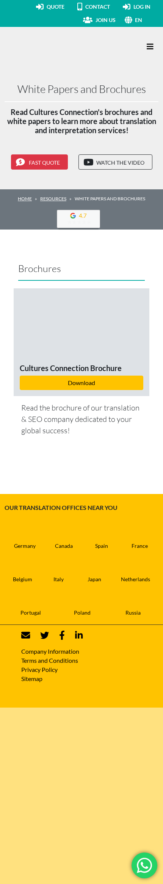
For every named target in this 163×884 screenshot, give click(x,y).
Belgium (22, 579)
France (140, 546)
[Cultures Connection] (46, 46)
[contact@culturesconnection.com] (25, 635)
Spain (101, 546)
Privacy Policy (39, 669)
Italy (58, 579)
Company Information (50, 651)
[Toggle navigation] (150, 46)
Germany (25, 546)
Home (25, 198)
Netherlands (135, 579)
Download (81, 382)
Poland (82, 612)
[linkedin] (74, 635)
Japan (94, 579)
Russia (133, 612)
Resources (53, 198)
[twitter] (40, 635)
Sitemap (31, 678)
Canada (64, 546)
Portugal (30, 612)
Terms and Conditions (49, 660)
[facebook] (57, 635)
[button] (146, 20)
